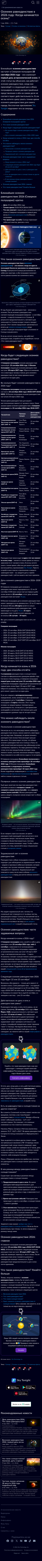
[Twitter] (18, 63)
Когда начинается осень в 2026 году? (17, 162)
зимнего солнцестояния (18, 327)
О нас (3, 1527)
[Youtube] (25, 1541)
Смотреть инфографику (21, 1078)
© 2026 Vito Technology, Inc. (21, 1547)
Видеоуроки (5, 1513)
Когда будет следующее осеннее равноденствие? (21, 128)
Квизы (3, 1517)
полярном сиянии (14, 848)
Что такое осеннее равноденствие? (16, 125)
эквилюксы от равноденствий (12, 1101)
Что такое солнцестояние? (13, 1299)
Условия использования (31, 1550)
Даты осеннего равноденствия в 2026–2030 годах (22, 135)
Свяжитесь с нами (7, 1531)
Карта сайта (25, 1553)
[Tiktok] (30, 1541)
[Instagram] (12, 1541)
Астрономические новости (12, 7)
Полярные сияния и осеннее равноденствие (19, 151)
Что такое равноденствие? (13, 1296)
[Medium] (21, 1541)
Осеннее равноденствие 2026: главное (17, 184)
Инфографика (6, 1520)
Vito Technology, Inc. (21, 55)
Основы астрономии (19, 26)
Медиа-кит (17, 1553)
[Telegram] (23, 63)
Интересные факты (33, 26)
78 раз (20, 611)
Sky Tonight (28, 568)
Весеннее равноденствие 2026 (14, 1294)
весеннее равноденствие (18, 215)
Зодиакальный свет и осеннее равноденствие (20, 154)
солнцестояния (19, 1117)
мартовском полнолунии (21, 774)
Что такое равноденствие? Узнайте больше (19, 187)
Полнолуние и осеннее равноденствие (18, 149)
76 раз (22, 597)
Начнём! (21, 1350)
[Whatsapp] (29, 63)
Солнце (7, 26)
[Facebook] (13, 63)
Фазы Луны (5, 1524)
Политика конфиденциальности (13, 1550)
